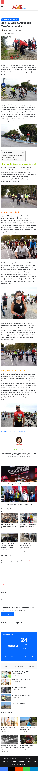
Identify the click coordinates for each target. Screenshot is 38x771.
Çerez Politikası (21, 761)
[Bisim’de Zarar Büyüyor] (6, 690)
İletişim (24, 764)
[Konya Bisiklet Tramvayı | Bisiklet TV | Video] (28, 739)
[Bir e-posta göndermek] (11, 30)
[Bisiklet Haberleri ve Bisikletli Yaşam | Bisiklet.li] (19, 7)
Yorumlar (31, 666)
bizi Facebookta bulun (7, 628)
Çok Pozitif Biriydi (9, 157)
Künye (13, 764)
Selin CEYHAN (7, 30)
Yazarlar (19, 764)
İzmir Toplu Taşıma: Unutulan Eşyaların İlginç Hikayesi (8, 526)
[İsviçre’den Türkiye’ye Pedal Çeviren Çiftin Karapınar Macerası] (28, 518)
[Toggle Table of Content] (22, 152)
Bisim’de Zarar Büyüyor (19, 687)
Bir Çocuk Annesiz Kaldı (10, 159)
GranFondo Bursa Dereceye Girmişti (13, 155)
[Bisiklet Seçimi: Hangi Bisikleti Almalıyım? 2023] (6, 674)
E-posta (4, 592)
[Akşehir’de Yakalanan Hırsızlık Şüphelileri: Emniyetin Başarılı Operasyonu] (28, 537)
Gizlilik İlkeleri (12, 761)
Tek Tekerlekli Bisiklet (18, 703)
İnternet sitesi (5, 600)
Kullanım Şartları (31, 761)
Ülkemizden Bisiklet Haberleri (10, 19)
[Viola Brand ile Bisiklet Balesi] (6, 682)
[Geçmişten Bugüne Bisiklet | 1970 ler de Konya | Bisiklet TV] (9, 739)
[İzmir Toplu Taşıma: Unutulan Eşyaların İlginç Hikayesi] (9, 518)
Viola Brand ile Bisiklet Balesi (21, 679)
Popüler (6, 666)
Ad (2, 585)
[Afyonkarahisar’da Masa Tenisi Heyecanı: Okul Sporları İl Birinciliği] (9, 537)
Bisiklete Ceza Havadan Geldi (21, 695)
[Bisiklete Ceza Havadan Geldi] (6, 697)
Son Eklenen (19, 666)
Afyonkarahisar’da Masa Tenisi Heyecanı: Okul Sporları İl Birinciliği (8, 545)
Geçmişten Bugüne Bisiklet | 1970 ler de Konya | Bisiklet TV (9, 747)
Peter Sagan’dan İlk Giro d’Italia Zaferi (13, 431)
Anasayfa (5, 761)
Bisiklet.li (31, 758)
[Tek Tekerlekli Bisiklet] (6, 705)
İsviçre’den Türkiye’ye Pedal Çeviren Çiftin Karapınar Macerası (28, 526)
